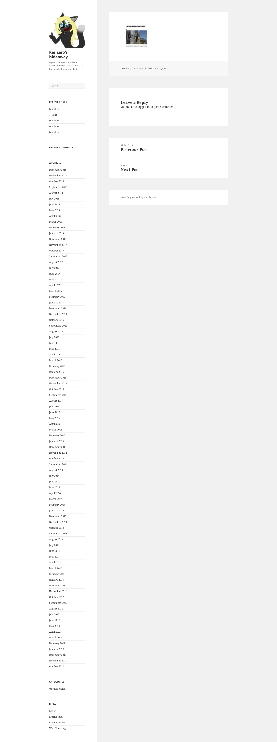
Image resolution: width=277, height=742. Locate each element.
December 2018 (57, 169)
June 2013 (54, 550)
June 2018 (54, 204)
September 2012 (58, 602)
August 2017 (56, 262)
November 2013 (58, 522)
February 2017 (57, 296)
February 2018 (57, 227)
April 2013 (55, 562)
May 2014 (54, 487)
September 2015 (58, 395)
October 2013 (56, 527)
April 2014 (55, 493)
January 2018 (56, 233)
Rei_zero (161, 68)
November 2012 (58, 591)
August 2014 (56, 470)
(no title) (54, 109)
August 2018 (56, 192)
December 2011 (57, 654)
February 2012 (57, 643)
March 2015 (55, 429)
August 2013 (56, 539)
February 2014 (57, 504)
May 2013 (54, 556)
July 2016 (54, 337)
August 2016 (56, 331)
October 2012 (56, 597)
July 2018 (54, 198)
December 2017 (57, 239)
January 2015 (56, 441)
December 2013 (57, 516)
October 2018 (56, 181)
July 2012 (54, 614)
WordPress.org (57, 728)
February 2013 (57, 574)
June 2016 (54, 343)
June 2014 (54, 481)
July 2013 (54, 545)
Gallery (127, 68)
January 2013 (56, 579)
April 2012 (55, 631)
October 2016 (56, 319)
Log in (52, 711)
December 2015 (57, 377)
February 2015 (57, 435)
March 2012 (55, 637)
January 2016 (56, 371)
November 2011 (58, 660)
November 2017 (58, 244)
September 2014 (58, 464)
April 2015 (55, 423)
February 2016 (57, 366)
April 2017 (55, 285)
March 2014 (55, 498)
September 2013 (58, 533)
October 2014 (56, 458)
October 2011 (56, 666)
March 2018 (55, 221)
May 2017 (54, 279)
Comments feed (57, 722)
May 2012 (54, 626)
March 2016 (55, 360)
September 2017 (58, 256)
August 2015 (56, 400)
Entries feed (56, 716)
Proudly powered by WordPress (138, 197)
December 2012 (57, 585)
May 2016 (54, 348)
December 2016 (57, 308)
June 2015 (54, 412)
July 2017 (54, 268)
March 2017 (55, 291)
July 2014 (54, 475)
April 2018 (55, 216)
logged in (143, 107)
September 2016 (58, 325)
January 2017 (56, 302)
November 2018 (58, 175)
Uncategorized (57, 688)
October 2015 (56, 389)
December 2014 (57, 447)
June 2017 (54, 273)
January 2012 (56, 649)
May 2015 (54, 418)
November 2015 (58, 383)
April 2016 (55, 354)
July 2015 (54, 406)
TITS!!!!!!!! (55, 114)
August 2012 (56, 608)
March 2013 (55, 568)
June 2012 (54, 620)
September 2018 (58, 187)
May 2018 (54, 210)
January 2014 (56, 510)
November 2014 (58, 452)
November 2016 (58, 314)
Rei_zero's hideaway (58, 54)
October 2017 (56, 250)
